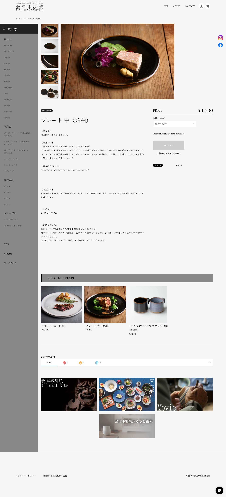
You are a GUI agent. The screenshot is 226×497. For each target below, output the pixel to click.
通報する (179, 165)
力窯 (6, 93)
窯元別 (7, 39)
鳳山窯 (7, 69)
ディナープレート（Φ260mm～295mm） (18, 134)
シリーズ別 (10, 213)
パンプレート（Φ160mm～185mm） (16, 151)
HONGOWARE (11, 219)
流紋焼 (7, 117)
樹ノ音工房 (9, 51)
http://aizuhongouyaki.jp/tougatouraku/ (65, 170)
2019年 (7, 186)
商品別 (7, 126)
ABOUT (176, 6)
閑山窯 (7, 75)
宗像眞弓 (8, 99)
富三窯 (7, 81)
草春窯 (7, 57)
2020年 (7, 192)
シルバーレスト (11, 165)
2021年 (7, 198)
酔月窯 (7, 63)
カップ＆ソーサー (12, 159)
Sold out (168, 145)
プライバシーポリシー (25, 475)
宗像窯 (7, 105)
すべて (49, 362)
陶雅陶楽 (8, 87)
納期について (159, 118)
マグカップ (9, 171)
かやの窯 (8, 111)
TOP (166, 6)
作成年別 (8, 180)
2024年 (7, 204)
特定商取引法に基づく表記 (55, 475)
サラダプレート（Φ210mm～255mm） (17, 143)
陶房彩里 (8, 45)
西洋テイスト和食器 (12, 225)
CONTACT (190, 6)
